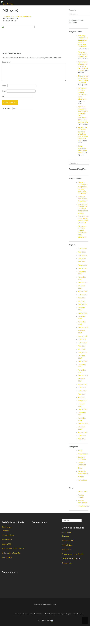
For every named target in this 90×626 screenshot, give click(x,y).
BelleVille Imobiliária (24, 16)
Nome (4, 86)
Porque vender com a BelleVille (13, 548)
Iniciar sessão (83, 492)
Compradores (83, 454)
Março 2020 (82, 265)
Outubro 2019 (83, 282)
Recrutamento (7, 557)
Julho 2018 (82, 339)
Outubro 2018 (83, 327)
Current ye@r (7, 108)
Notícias (81, 477)
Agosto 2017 (82, 384)
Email (4, 91)
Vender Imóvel (7, 540)
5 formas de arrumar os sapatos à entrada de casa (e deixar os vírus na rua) (83, 134)
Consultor (17, 614)
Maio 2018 (82, 346)
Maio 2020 (82, 258)
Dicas (80, 468)
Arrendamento (50, 614)
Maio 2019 (81, 298)
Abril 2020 (82, 262)
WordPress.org (83, 506)
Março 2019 (82, 304)
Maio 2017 (81, 394)
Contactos (5, 531)
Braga (80, 450)
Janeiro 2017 (82, 409)
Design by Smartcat (44, 620)
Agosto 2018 (82, 336)
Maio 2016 (82, 439)
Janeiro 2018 (82, 361)
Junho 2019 (82, 294)
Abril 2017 (81, 397)
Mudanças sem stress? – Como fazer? (83, 54)
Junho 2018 (82, 343)
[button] (84, 614)
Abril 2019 (81, 301)
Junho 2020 (82, 255)
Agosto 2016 (82, 432)
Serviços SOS (6, 544)
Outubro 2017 (83, 375)
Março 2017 (82, 400)
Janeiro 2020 (82, 268)
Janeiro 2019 (82, 313)
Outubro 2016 (83, 423)
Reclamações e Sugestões (11, 553)
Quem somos (6, 527)
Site (3, 96)
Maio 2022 (82, 252)
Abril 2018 (81, 349)
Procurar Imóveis (8, 535)
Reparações (70, 614)
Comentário (6, 62)
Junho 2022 (82, 249)
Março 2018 (82, 352)
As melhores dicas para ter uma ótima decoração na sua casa (83, 66)
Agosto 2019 (82, 291)
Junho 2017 (82, 391)
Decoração (61, 614)
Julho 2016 (82, 435)
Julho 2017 (82, 387)
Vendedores (82, 480)
